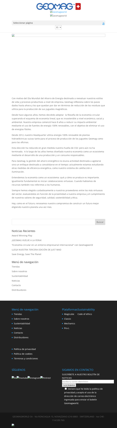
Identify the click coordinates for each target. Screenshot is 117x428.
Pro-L (66, 328)
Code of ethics (85, 314)
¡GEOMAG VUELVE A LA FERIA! (27, 240)
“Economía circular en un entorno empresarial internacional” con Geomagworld (52, 244)
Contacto (16, 285)
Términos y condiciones (26, 358)
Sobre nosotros (19, 271)
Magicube (69, 314)
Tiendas (16, 266)
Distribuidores (19, 290)
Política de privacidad (25, 349)
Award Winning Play (22, 235)
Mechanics (69, 323)
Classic (67, 318)
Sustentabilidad (20, 276)
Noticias (16, 280)
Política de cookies (23, 353)
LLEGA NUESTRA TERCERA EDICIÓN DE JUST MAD (36, 249)
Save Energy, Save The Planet (26, 254)
